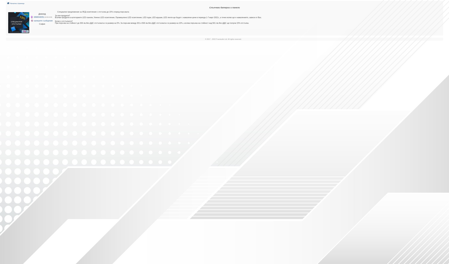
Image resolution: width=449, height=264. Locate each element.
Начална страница (17, 3)
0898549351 (39, 17)
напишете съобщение (43, 21)
